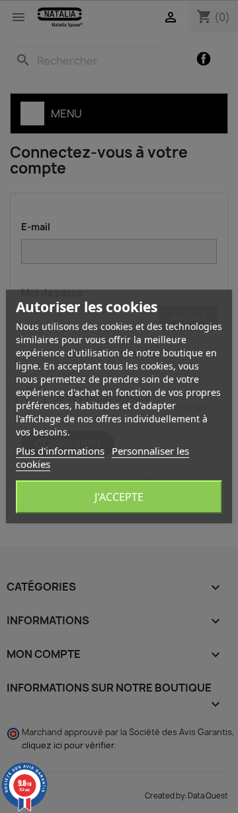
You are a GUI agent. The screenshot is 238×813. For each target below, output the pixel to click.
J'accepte (119, 497)
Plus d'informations (60, 450)
